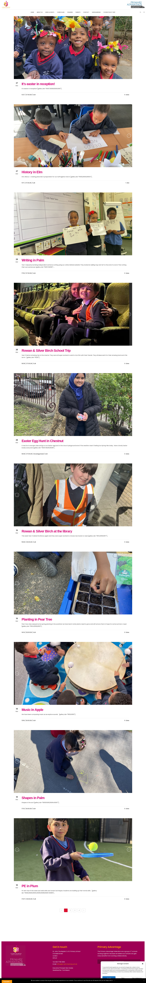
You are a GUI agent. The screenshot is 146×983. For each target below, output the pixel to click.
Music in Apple (32, 710)
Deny (122, 978)
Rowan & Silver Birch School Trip (46, 350)
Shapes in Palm (33, 798)
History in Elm (32, 172)
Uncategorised (38, 454)
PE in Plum (30, 886)
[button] (142, 964)
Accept (109, 978)
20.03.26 (29, 542)
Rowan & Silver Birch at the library (47, 531)
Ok (114, 980)
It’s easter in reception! (38, 84)
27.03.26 (29, 95)
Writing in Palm (33, 260)
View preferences (137, 978)
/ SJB (33, 95)
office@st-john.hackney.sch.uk (66, 964)
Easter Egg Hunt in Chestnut (42, 441)
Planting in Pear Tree (37, 619)
